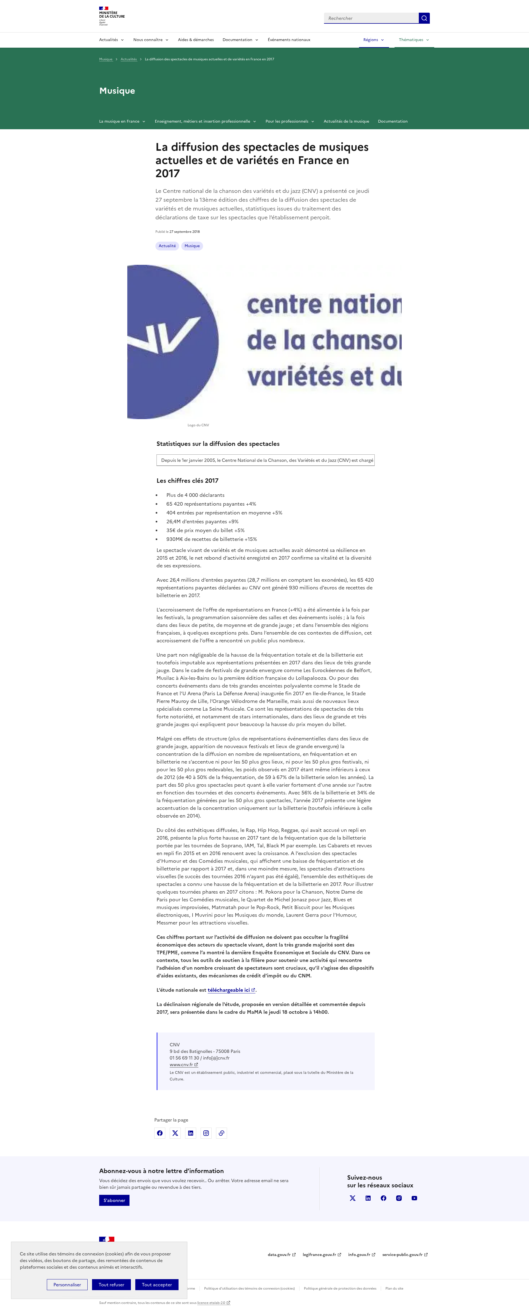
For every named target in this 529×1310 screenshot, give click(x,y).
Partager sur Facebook (159, 1133)
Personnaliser (67, 1284)
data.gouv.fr (279, 1255)
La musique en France (119, 121)
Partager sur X (175, 1133)
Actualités (108, 40)
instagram (398, 1198)
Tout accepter (157, 1284)
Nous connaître (148, 40)
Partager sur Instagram (206, 1133)
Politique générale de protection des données (340, 1288)
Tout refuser (111, 1284)
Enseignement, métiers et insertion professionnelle (202, 121)
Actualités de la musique (346, 121)
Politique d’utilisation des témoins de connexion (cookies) (249, 1288)
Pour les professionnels (287, 121)
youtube (414, 1198)
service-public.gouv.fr (402, 1255)
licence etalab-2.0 (211, 1302)
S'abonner (114, 1200)
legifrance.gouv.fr (319, 1255)
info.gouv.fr (359, 1255)
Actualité (167, 246)
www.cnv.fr (181, 1064)
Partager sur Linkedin (190, 1133)
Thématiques (411, 40)
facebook (383, 1198)
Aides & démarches (196, 40)
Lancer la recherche (424, 18)
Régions (370, 40)
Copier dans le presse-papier (221, 1133)
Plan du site (394, 1288)
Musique (106, 59)
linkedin (368, 1198)
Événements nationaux (289, 40)
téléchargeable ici (229, 990)
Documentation (237, 40)
